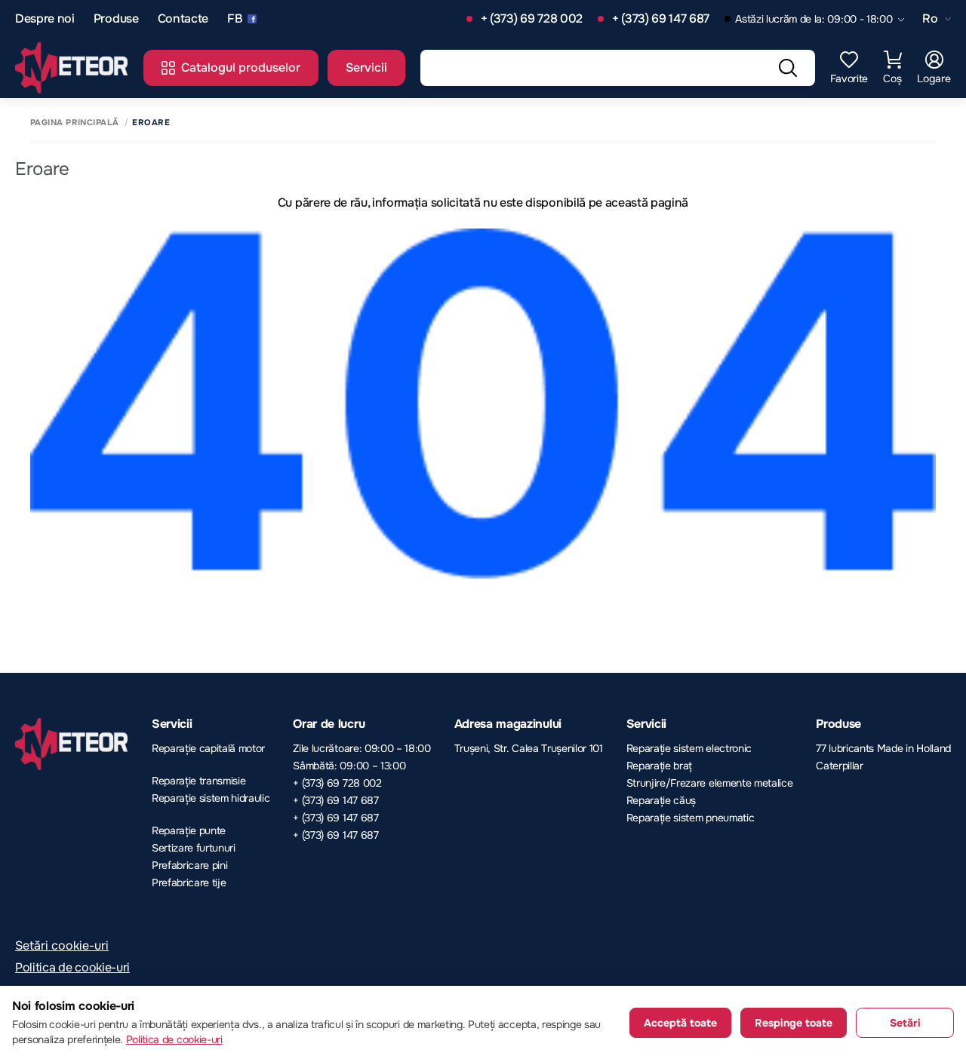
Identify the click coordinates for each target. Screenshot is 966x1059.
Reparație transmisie (199, 780)
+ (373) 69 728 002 (532, 19)
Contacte (183, 19)
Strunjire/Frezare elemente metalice (709, 783)
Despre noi (45, 19)
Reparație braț (659, 765)
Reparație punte (189, 830)
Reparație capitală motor (208, 748)
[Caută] (788, 68)
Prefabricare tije (189, 882)
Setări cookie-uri (62, 945)
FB (234, 19)
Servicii (366, 67)
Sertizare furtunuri (193, 848)
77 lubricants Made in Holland (883, 748)
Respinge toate (793, 1023)
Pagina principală (74, 122)
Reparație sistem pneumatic (690, 817)
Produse (116, 19)
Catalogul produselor (240, 67)
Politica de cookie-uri (72, 967)
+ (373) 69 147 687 (660, 19)
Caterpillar (839, 765)
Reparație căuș (661, 800)
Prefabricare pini (190, 865)
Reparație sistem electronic (689, 748)
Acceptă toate (680, 1023)
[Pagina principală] (71, 68)
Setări (905, 1023)
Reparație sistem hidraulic (211, 798)
